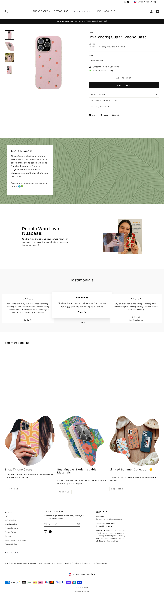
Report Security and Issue (15, 540)
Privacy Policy (10, 532)
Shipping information (104, 100)
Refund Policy (10, 520)
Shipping (102, 47)
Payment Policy (11, 544)
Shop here (12, 489)
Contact (8, 536)
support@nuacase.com (113, 519)
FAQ (6, 516)
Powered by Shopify (82, 591)
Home (91, 33)
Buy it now (124, 85)
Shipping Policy (11, 524)
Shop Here (117, 489)
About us (64, 492)
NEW (98, 11)
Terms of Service (11, 528)
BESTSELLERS (61, 11)
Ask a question (100, 107)
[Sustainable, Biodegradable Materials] (82, 441)
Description (98, 94)
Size (91, 55)
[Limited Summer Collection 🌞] (134, 441)
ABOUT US (109, 11)
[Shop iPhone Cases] (30, 441)
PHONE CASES (41, 11)
